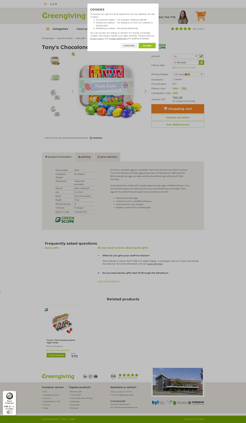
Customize (129, 45)
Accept (147, 45)
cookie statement (118, 38)
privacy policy (97, 38)
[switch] (9, 412)
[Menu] (14, 392)
